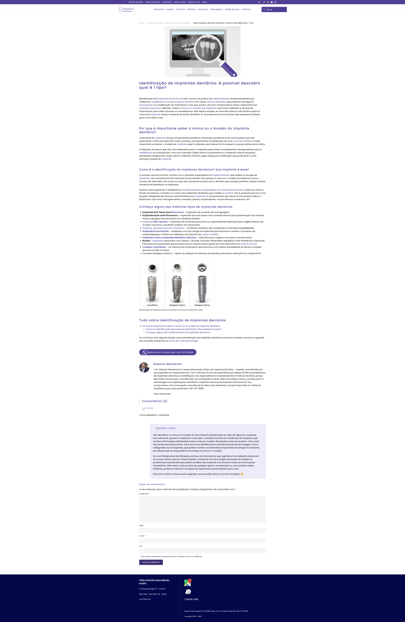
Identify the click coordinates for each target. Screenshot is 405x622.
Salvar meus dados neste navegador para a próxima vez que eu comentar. (171, 556)
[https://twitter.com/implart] (268, 2)
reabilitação (145, 152)
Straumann (178, 212)
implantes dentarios (150, 108)
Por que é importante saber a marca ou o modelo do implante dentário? (181, 326)
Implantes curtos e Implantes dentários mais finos (169, 237)
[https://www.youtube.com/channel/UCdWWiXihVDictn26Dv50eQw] (272, 2)
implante (155, 114)
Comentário (144, 494)
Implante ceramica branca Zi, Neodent (163, 228)
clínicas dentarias (216, 101)
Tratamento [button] (216, 9)
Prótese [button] (191, 9)
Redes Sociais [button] (232, 9)
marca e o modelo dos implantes (199, 108)
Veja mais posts (162, 393)
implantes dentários (168, 98)
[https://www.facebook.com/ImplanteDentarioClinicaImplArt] (264, 2)
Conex (145, 247)
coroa (236, 141)
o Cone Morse (158, 247)
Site (140, 546)
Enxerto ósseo (180, 2)
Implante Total (194, 2)
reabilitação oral (160, 101)
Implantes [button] (159, 9)
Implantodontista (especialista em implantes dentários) (213, 189)
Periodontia (167, 2)
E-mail (142, 536)
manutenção (146, 104)
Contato (246, 9)
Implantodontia (221, 98)
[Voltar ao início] (126, 9)
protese (229, 193)
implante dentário (184, 101)
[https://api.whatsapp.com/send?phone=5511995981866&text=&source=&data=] (275, 2)
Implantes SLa (150, 231)
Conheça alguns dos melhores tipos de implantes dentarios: (178, 332)
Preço (204, 2)
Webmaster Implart (166, 428)
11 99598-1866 (191, 599)
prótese (247, 141)
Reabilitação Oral (152, 2)
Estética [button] (180, 9)
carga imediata (210, 234)
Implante (155, 221)
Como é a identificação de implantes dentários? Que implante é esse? (183, 329)
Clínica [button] (170, 9)
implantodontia (221, 175)
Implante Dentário (136, 2)
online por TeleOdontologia (183, 340)
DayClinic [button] (203, 9)
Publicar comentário (151, 562)
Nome (142, 525)
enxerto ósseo (248, 243)
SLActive (164, 231)
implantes (160, 137)
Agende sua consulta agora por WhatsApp (170, 352)
